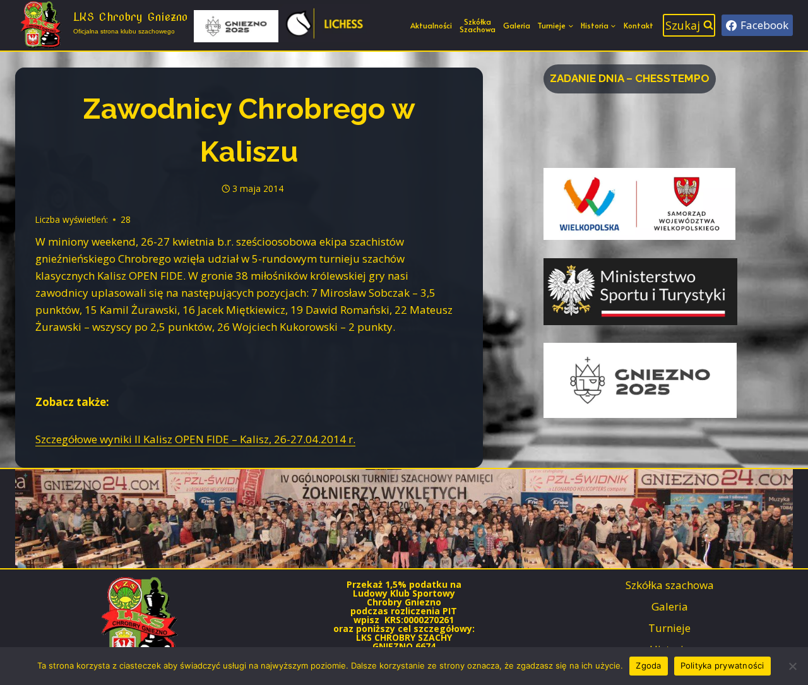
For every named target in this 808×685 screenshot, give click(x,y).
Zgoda (648, 665)
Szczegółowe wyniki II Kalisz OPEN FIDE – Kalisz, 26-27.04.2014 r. (195, 439)
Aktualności (431, 25)
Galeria (516, 25)
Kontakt (638, 25)
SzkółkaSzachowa (478, 25)
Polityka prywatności (722, 665)
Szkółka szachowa (670, 585)
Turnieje (669, 628)
